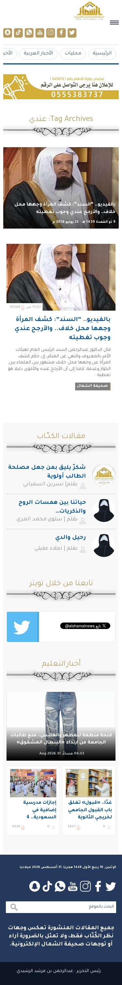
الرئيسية (102, 53)
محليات (72, 53)
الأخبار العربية (38, 53)
